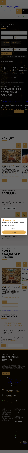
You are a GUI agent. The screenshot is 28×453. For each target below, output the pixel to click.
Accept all (14, 232)
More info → (14, 228)
